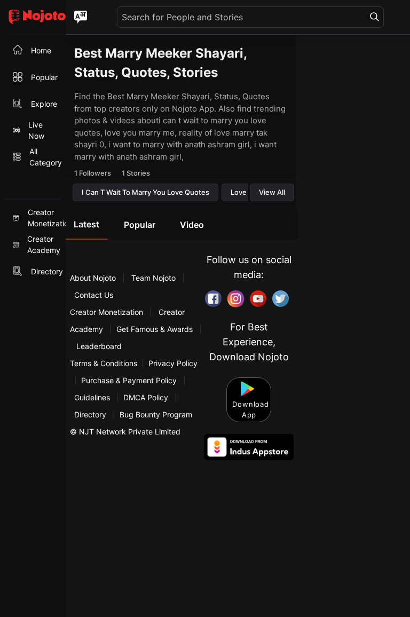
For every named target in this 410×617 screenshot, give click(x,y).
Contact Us (93, 294)
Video (192, 224)
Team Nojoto (153, 277)
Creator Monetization (107, 312)
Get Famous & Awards (154, 329)
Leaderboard (99, 346)
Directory (90, 414)
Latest (86, 224)
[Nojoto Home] (33, 17)
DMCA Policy (145, 397)
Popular (139, 224)
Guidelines (92, 397)
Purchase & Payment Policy (129, 380)
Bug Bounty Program (156, 414)
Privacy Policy (173, 363)
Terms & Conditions (103, 363)
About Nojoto (94, 277)
